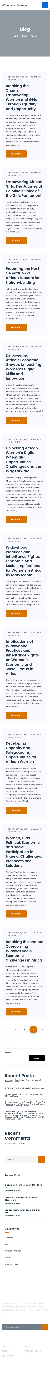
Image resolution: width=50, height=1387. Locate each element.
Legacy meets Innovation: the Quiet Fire (23, 1211)
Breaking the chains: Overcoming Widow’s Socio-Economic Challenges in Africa (24, 951)
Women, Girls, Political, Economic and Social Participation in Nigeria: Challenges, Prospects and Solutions (24, 852)
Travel (8, 1257)
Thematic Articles (13, 1251)
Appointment (8, 1356)
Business (9, 1238)
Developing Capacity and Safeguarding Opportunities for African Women (21, 752)
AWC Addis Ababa (33, 1351)
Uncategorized (11, 1264)
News (7, 1244)
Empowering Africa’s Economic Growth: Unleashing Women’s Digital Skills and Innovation (23, 367)
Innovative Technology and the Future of (24, 1186)
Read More (16, 154)
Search (8, 1053)
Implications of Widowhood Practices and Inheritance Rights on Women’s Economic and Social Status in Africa (22, 657)
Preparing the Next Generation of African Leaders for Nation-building (22, 275)
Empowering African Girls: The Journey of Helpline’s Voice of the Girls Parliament (24, 188)
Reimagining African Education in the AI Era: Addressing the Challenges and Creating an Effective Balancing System (25, 1104)
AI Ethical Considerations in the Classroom (24, 1088)
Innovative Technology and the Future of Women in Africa (23, 1081)
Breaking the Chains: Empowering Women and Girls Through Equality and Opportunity (21, 97)
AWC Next (6, 1351)
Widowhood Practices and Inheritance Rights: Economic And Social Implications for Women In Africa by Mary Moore (24, 561)
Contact (29, 1356)
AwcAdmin (35, 77)
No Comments (14, 80)
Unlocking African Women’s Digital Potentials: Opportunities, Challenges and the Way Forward (23, 460)
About (28, 1346)
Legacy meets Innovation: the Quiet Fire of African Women (24, 1095)
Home (4, 1346)
